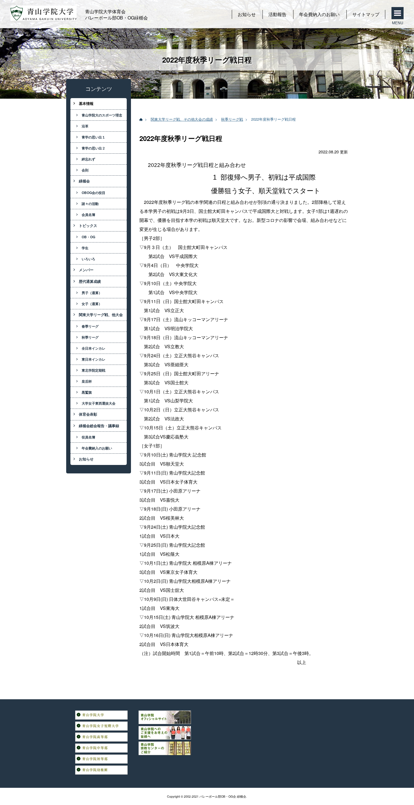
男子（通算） (92, 292)
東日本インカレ (93, 359)
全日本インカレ (93, 348)
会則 (85, 170)
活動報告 (277, 14)
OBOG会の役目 (93, 192)
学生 (85, 247)
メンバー (86, 269)
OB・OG (88, 236)
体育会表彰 (88, 414)
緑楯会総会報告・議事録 (99, 425)
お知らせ (247, 14)
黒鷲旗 (87, 392)
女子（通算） (92, 303)
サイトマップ (365, 14)
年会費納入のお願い (319, 14)
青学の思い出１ (93, 137)
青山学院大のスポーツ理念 (102, 115)
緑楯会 (84, 181)
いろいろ (88, 258)
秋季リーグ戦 (232, 119)
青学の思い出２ (93, 148)
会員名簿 (88, 214)
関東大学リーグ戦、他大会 (101, 314)
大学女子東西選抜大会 (98, 403)
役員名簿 (88, 437)
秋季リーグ (90, 337)
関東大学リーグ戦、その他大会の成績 (182, 119)
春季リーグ (90, 326)
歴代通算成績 (90, 281)
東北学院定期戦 (93, 370)
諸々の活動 (90, 203)
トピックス (88, 225)
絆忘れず (88, 159)
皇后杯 (87, 381)
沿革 (85, 126)
